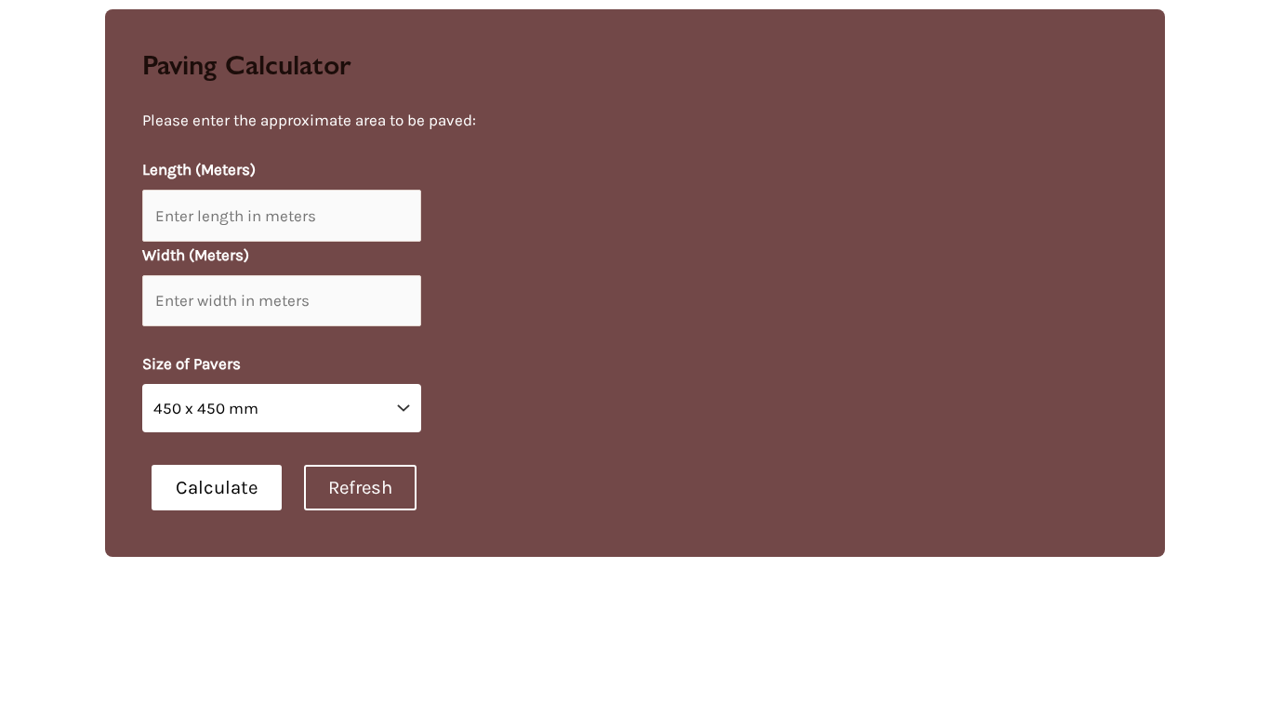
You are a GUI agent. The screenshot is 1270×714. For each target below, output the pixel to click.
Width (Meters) (195, 254)
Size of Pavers (191, 363)
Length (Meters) (199, 169)
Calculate (217, 487)
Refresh (360, 487)
